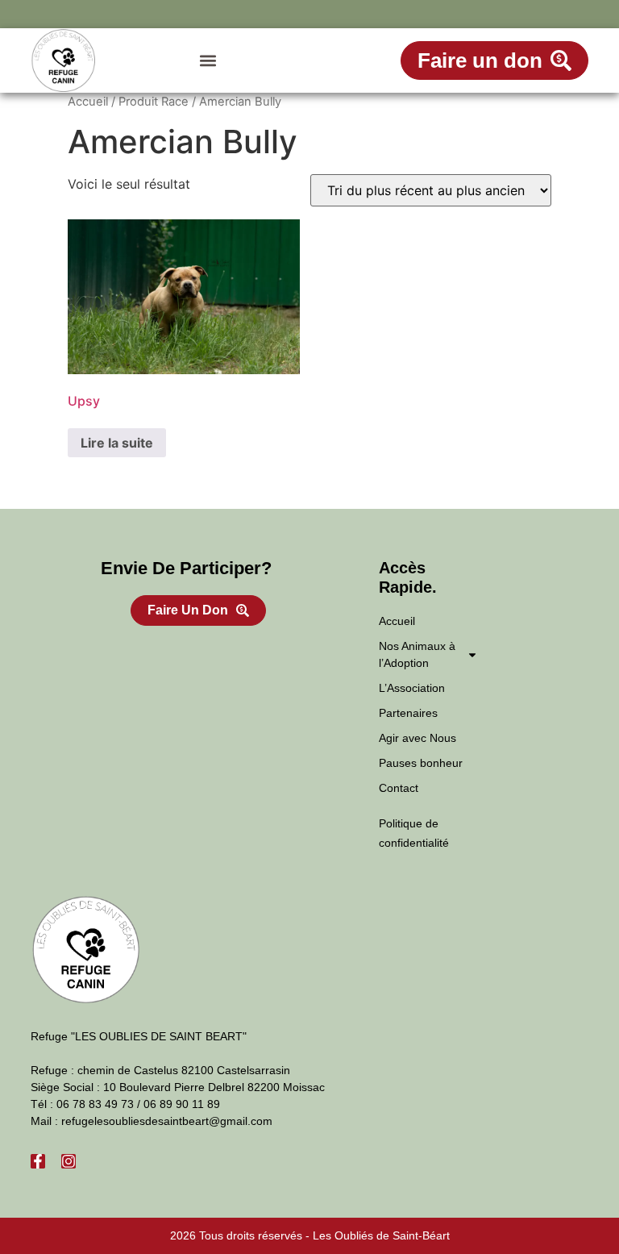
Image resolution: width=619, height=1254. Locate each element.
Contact (398, 787)
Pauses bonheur (421, 762)
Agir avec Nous (417, 737)
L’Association (412, 687)
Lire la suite (117, 443)
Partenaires (408, 712)
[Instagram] (68, 1161)
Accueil (88, 101)
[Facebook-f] (38, 1161)
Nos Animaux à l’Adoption (417, 654)
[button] (207, 61)
